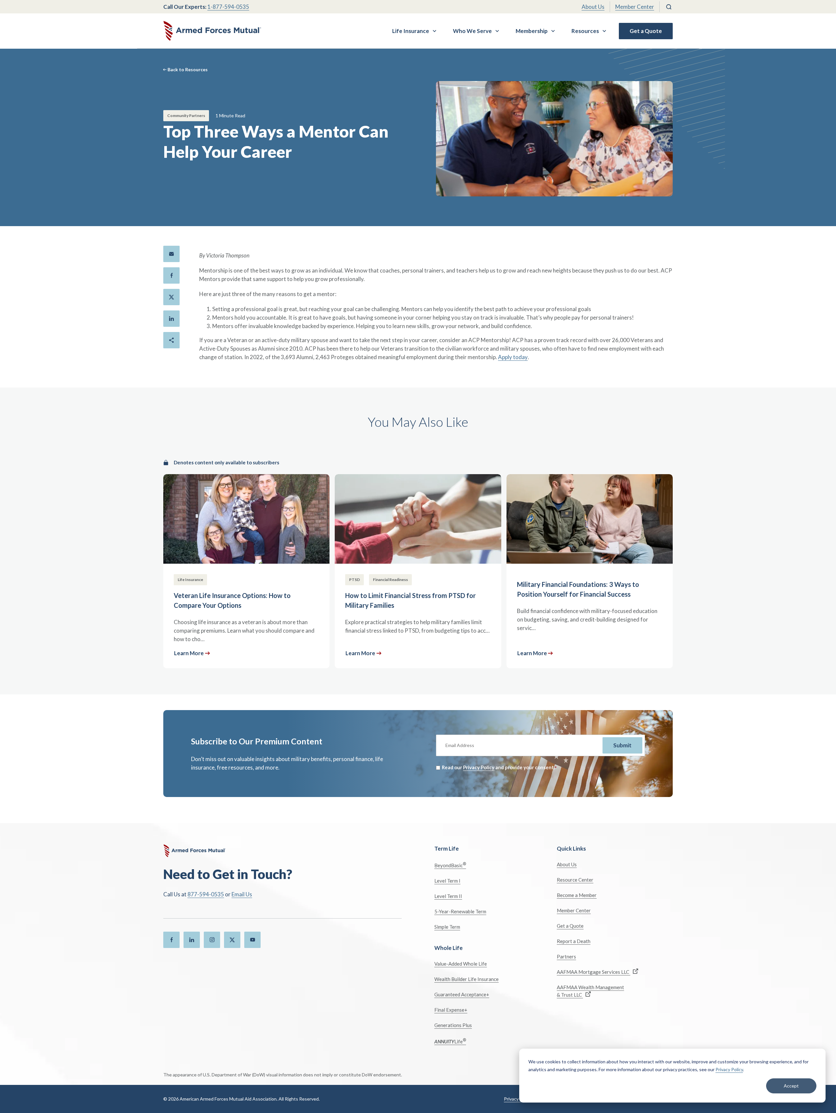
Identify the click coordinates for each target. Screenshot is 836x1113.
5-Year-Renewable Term (460, 911)
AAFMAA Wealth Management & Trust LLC (590, 991)
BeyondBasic (450, 864)
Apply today (513, 357)
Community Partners (186, 115)
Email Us (242, 894)
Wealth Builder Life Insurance (466, 979)
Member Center (634, 6)
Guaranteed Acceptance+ (461, 994)
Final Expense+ (450, 1010)
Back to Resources (188, 69)
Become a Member (577, 895)
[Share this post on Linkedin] (171, 318)
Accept (791, 1085)
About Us (593, 6)
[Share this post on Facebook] (171, 275)
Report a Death (573, 941)
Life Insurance (410, 30)
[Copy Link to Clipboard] (171, 340)
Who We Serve (472, 30)
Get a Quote (646, 30)
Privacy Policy (729, 1069)
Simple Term (447, 927)
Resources (585, 30)
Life (450, 1041)
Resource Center (575, 880)
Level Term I (447, 881)
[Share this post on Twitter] (171, 297)
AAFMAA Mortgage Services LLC (593, 972)
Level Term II (448, 896)
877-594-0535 (205, 894)
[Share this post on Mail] (171, 254)
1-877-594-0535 (228, 6)
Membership (532, 30)
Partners (566, 956)
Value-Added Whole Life (460, 964)
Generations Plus (453, 1025)
